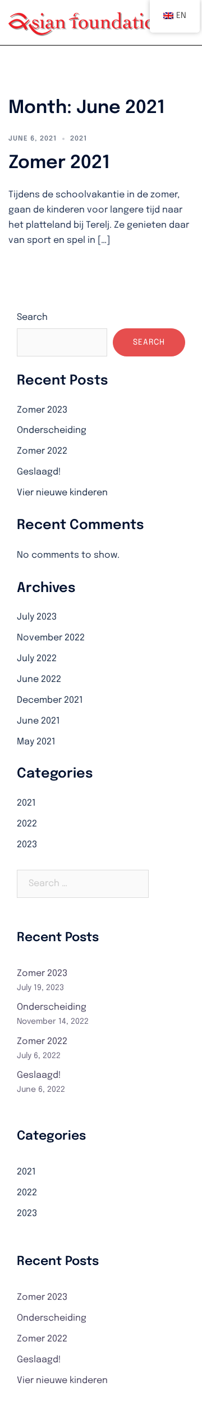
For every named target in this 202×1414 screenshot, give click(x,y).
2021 (78, 138)
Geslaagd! (39, 472)
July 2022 (37, 658)
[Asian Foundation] (88, 22)
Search (32, 317)
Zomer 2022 (42, 451)
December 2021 (50, 700)
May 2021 (36, 742)
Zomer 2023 (42, 410)
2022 (27, 824)
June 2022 (39, 679)
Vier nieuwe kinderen (62, 493)
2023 (27, 845)
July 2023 (37, 617)
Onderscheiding (51, 430)
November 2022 (51, 638)
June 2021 (38, 721)
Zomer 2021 (59, 163)
